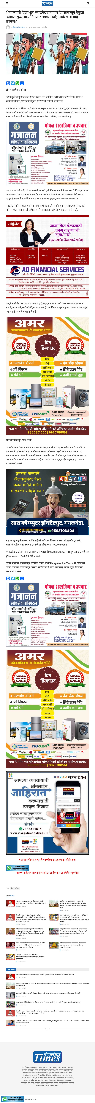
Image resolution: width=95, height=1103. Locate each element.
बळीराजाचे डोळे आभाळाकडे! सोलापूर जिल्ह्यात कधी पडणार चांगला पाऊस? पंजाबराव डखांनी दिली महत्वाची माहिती (48, 993)
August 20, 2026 (21, 938)
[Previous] (45, 1028)
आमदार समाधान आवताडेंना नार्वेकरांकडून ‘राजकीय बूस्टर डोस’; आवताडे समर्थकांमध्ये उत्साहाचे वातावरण (31, 902)
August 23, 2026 (21, 906)
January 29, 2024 (34, 27)
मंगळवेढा (45, 27)
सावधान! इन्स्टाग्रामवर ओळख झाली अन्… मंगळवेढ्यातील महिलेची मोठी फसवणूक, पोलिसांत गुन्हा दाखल (30, 956)
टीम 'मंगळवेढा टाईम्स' (19, 27)
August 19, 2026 (65, 936)
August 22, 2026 (21, 924)
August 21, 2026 (65, 924)
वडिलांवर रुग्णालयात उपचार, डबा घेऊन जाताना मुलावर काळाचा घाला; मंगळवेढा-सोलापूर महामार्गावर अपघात (73, 945)
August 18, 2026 (65, 950)
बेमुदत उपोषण (15, 888)
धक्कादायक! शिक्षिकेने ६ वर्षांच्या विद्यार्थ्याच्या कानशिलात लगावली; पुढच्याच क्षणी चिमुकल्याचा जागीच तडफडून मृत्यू (48, 1002)
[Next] (49, 1028)
